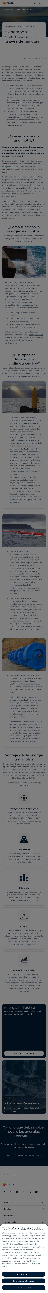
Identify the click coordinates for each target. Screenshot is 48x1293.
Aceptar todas (23, 1274)
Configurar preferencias (23, 1281)
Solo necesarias (24, 1288)
